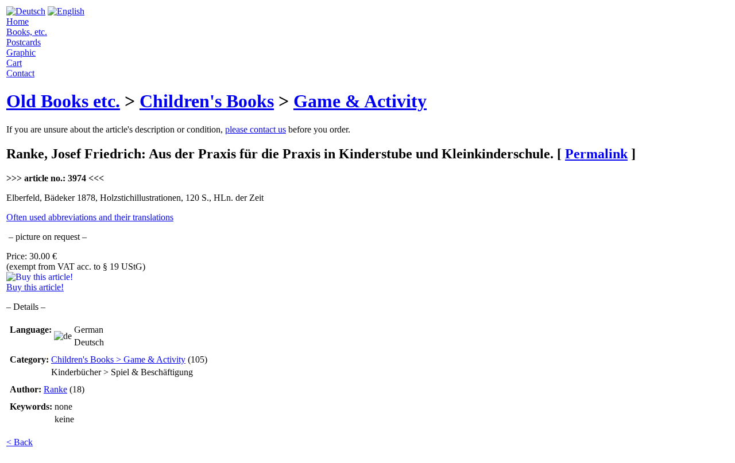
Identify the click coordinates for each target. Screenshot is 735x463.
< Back (19, 442)
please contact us (255, 129)
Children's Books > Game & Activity (118, 359)
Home (17, 21)
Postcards (23, 42)
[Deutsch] (25, 11)
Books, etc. (26, 32)
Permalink (596, 153)
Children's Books (207, 101)
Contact (20, 73)
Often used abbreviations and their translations (89, 217)
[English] (66, 11)
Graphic (21, 52)
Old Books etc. (63, 101)
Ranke (55, 389)
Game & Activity (360, 101)
